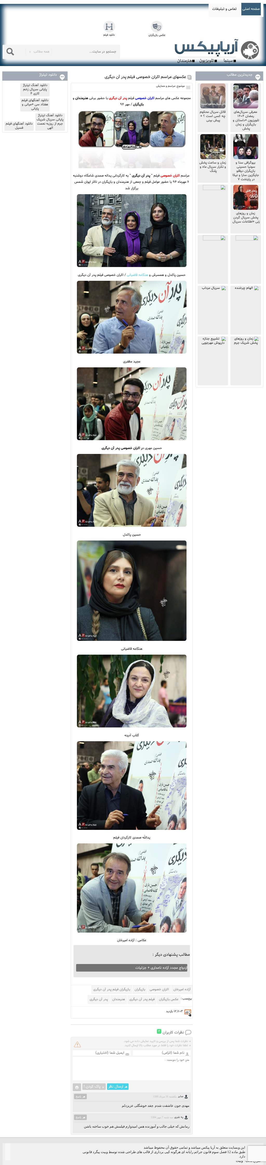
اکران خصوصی (159, 989)
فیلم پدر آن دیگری (142, 999)
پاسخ (78, 1096)
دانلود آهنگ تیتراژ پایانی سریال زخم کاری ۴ (35, 89)
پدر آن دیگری (99, 999)
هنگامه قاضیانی (137, 275)
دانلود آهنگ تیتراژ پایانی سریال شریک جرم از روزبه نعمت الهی (50, 121)
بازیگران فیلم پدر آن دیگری (111, 989)
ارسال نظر (115, 1086)
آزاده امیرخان (182, 989)
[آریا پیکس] (217, 51)
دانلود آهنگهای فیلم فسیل (19, 125)
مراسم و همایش (165, 86)
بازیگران (140, 989)
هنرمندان (118, 999)
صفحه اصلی (251, 8)
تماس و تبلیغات (224, 8)
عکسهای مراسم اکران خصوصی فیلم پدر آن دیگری (145, 77)
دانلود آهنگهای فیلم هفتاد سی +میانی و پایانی (35, 104)
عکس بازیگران (168, 999)
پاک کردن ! (92, 1086)
